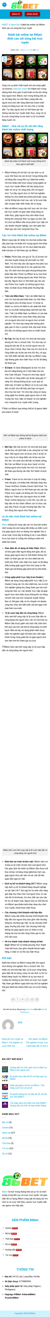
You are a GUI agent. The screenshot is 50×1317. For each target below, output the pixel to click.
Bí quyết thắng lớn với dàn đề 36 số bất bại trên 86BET (28, 1095)
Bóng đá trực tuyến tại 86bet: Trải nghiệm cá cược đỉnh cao (12, 1042)
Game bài (15, 24)
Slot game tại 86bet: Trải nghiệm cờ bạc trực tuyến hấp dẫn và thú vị (37, 1042)
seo (37, 50)
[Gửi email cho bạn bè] (27, 1000)
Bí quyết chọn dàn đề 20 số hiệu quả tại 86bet (28, 1077)
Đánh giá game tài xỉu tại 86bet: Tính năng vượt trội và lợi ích (27, 1086)
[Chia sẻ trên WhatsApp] (13, 1000)
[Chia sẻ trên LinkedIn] (37, 1000)
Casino (5, 1127)
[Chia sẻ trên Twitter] (22, 1000)
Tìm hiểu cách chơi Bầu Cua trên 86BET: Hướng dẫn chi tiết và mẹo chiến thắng (28, 1104)
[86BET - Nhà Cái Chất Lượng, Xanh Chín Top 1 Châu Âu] (25, 4)
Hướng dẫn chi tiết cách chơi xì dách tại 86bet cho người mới (28, 1068)
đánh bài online (20, 89)
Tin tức (5, 1148)
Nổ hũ (4, 1138)
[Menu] (4, 5)
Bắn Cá (5, 1122)
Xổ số (4, 1153)
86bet (5, 524)
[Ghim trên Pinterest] (32, 1000)
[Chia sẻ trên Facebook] (18, 1000)
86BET (5, 24)
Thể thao (6, 1143)
